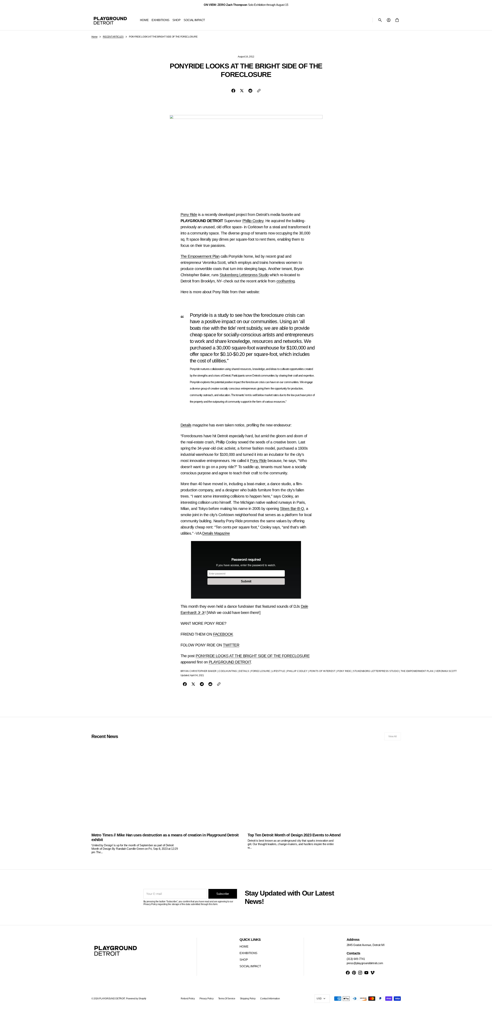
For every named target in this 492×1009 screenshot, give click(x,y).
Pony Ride (189, 214)
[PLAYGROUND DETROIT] (110, 20)
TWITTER (231, 645)
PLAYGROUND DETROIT (230, 662)
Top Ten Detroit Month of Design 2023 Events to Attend (294, 835)
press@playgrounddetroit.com (365, 963)
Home (94, 36)
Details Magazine (216, 533)
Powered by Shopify (136, 998)
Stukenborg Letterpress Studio (244, 275)
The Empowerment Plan (200, 256)
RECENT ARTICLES (113, 36)
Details (186, 425)
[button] (380, 20)
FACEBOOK (223, 634)
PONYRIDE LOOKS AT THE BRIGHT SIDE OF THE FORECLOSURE (253, 656)
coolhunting (285, 281)
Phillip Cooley (252, 221)
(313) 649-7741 (356, 958)
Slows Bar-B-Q (292, 508)
